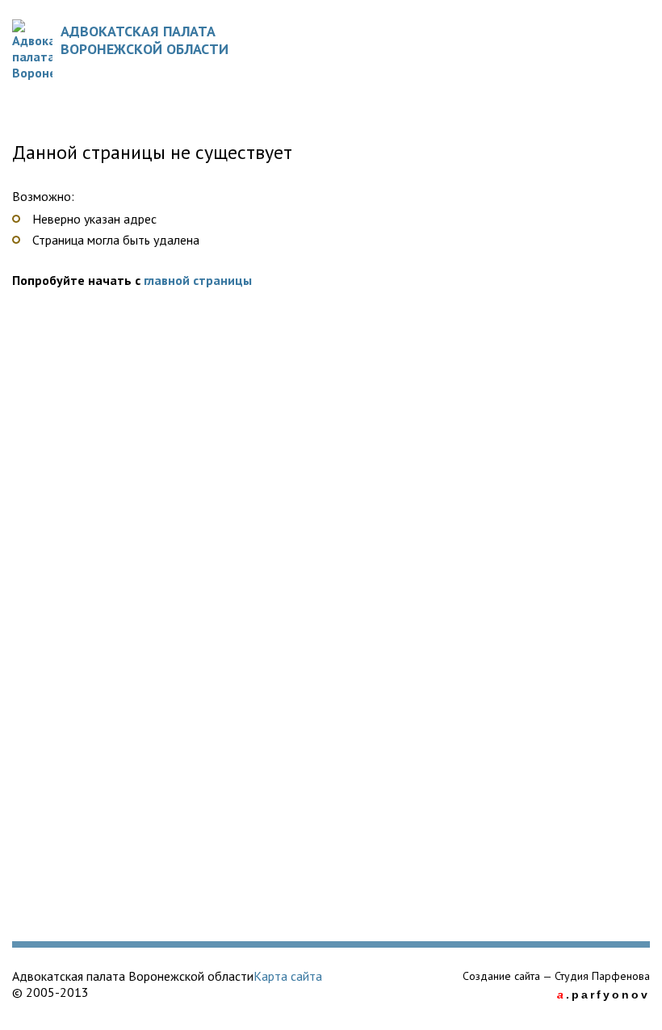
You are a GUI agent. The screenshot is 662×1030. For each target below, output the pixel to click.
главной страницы (198, 280)
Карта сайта (287, 976)
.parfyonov (603, 994)
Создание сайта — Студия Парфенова (556, 976)
